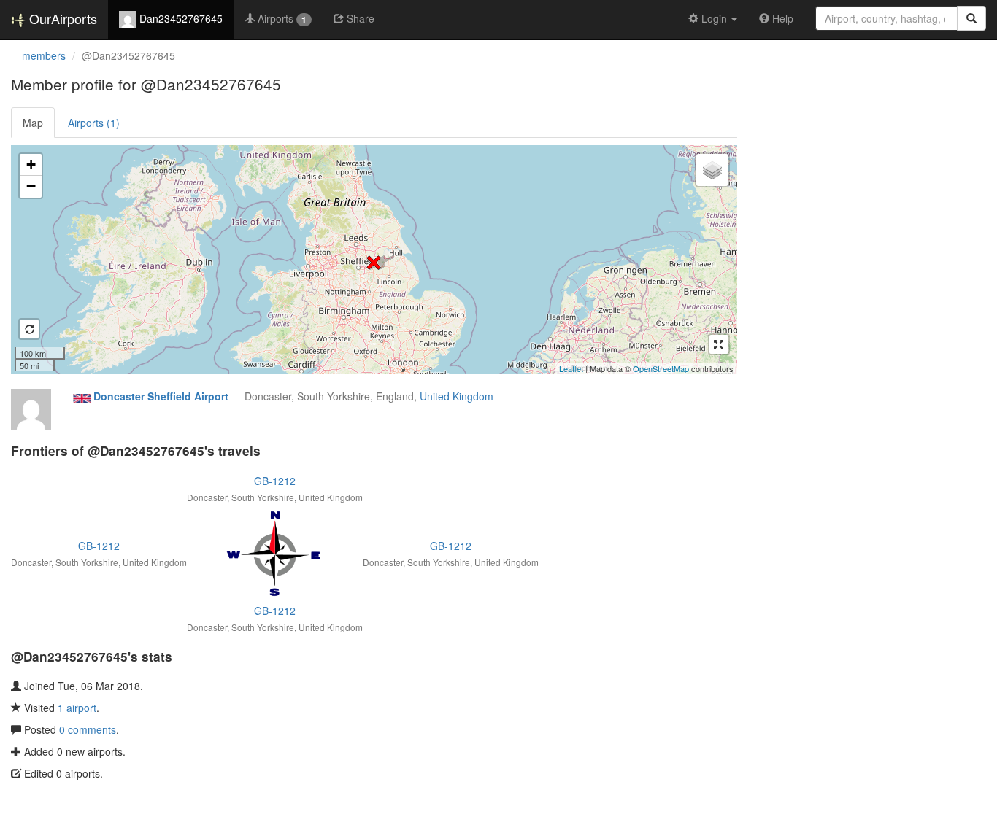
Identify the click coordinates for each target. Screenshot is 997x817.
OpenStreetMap (661, 368)
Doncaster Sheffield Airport (160, 396)
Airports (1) (94, 122)
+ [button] (31, 164)
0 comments (87, 729)
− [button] (31, 186)
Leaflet (571, 368)
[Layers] (712, 170)
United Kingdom (456, 396)
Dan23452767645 (179, 18)
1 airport (77, 707)
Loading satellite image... (372, 259)
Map (33, 122)
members (44, 55)
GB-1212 (275, 480)
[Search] (971, 18)
